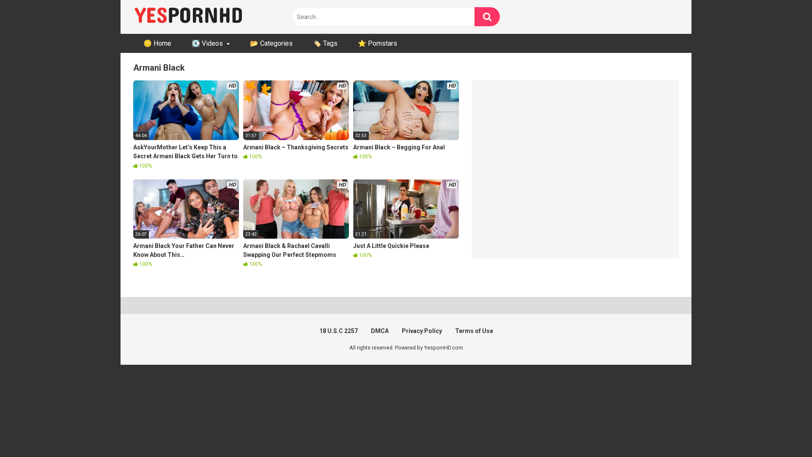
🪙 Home (157, 43)
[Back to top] (783, 431)
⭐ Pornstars (377, 43)
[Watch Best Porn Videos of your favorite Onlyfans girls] (188, 17)
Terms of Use (474, 331)
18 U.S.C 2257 (338, 331)
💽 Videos (207, 43)
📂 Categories (271, 43)
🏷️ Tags (325, 43)
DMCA (380, 331)
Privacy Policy (422, 331)
